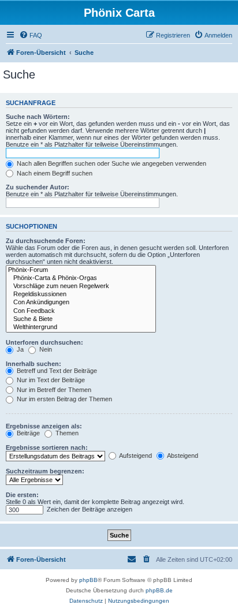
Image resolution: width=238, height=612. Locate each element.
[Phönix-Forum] (81, 270)
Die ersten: (22, 494)
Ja (19, 349)
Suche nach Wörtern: (38, 116)
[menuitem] (30, 35)
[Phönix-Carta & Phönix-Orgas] (81, 278)
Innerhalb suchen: (33, 363)
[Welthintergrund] (81, 327)
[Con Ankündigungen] (81, 302)
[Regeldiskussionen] (81, 294)
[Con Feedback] (81, 311)
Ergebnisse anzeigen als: (44, 426)
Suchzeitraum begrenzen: (45, 471)
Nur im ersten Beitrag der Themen (63, 398)
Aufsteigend (135, 455)
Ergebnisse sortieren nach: (47, 447)
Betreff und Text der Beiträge (56, 370)
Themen (66, 433)
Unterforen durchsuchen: (44, 342)
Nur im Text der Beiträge (50, 379)
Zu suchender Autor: (37, 187)
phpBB (88, 580)
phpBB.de (159, 590)
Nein (45, 349)
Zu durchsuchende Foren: (45, 240)
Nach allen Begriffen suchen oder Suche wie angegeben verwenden (110, 163)
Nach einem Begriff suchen (53, 173)
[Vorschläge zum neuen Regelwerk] (81, 286)
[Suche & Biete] (81, 319)
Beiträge (27, 433)
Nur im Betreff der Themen (53, 389)
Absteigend (182, 455)
